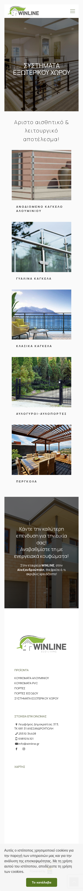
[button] (25, 872)
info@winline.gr (28, 744)
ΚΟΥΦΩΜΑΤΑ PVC (26, 683)
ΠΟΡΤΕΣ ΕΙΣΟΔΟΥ (26, 693)
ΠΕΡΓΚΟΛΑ (26, 481)
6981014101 (25, 739)
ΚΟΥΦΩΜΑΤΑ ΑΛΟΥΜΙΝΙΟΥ (31, 678)
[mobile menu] (72, 11)
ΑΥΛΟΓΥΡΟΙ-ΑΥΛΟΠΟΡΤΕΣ (41, 414)
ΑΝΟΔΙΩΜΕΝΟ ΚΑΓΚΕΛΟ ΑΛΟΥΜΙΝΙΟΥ (39, 209)
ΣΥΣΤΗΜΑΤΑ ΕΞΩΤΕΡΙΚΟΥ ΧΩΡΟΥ (36, 698)
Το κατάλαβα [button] (41, 882)
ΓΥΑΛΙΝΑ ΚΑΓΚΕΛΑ (34, 278)
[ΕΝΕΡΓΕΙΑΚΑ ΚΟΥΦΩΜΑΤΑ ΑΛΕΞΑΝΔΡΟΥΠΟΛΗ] (23, 11)
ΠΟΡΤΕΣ (19, 688)
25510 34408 (27, 733)
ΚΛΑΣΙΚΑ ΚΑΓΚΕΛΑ (34, 346)
